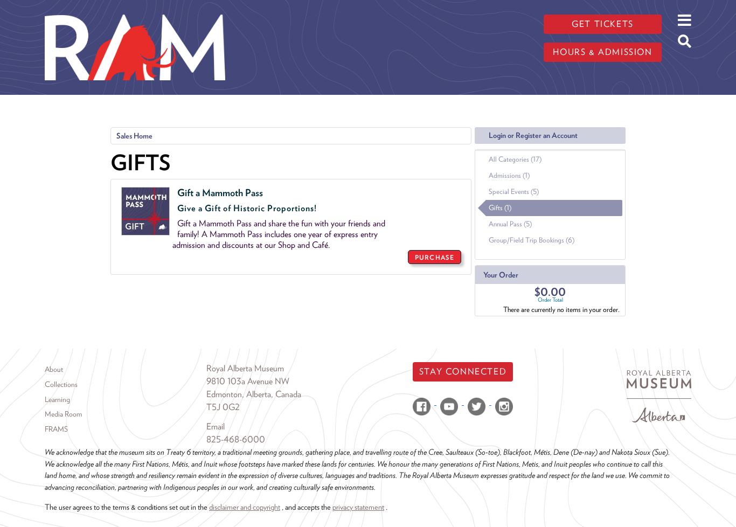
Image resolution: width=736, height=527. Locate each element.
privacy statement (358, 506)
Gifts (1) (500, 208)
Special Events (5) (514, 192)
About (54, 369)
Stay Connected (462, 371)
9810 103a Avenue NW (247, 381)
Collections (61, 384)
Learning (57, 399)
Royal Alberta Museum (245, 368)
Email (215, 426)
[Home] (135, 8)
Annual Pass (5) (510, 224)
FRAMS (56, 429)
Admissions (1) (509, 175)
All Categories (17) (515, 159)
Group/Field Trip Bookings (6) (531, 240)
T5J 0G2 (223, 407)
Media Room (63, 414)
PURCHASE (434, 257)
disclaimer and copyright (244, 506)
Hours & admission (602, 52)
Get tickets (603, 24)
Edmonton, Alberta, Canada (253, 394)
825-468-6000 (235, 439)
